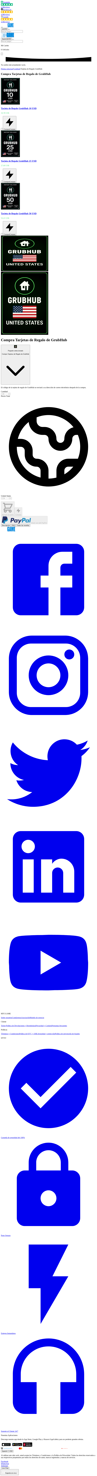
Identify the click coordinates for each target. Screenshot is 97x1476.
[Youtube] (48, 1010)
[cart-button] (9, 29)
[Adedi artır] (10, 394)
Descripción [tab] (6, 525)
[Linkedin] (48, 914)
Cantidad (4, 392)
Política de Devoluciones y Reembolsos (21, 1026)
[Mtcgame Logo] (8, 531)
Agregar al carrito (8, 515)
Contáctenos (16, 1018)
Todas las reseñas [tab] (23, 525)
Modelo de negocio (37, 1018)
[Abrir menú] (2, 27)
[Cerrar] (2, 54)
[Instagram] (48, 722)
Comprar (18, 515)
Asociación (25, 1018)
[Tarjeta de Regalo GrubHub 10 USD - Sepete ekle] (2, 129)
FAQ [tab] (13, 525)
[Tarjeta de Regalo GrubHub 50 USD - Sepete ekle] (2, 234)
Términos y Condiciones (10, 1034)
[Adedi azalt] (2, 394)
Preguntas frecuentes (59, 1026)
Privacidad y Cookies (44, 1026)
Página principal (7, 69)
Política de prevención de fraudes (67, 1034)
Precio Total (5, 396)
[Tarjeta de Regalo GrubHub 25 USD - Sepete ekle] (2, 182)
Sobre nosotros (6, 1018)
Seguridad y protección (46, 1034)
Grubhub (16, 69)
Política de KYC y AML (28, 1034)
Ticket (3, 1026)
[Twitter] (48, 818)
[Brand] (8, 27)
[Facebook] (48, 627)
